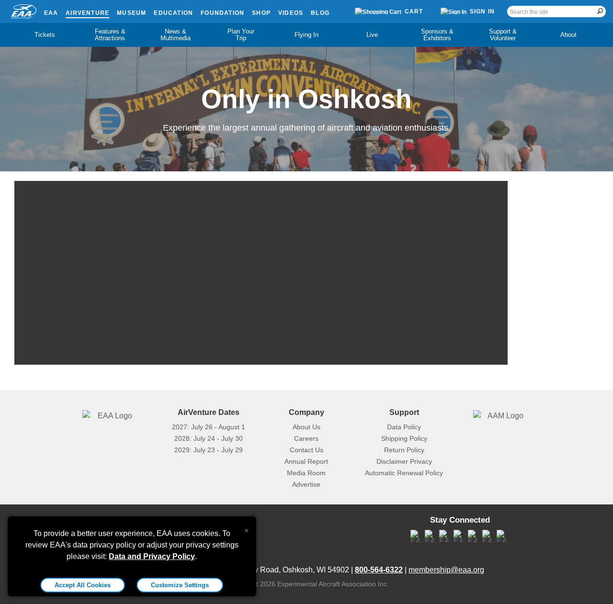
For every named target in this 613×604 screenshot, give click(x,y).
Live (372, 34)
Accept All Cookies (83, 585)
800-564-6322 (379, 570)
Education (173, 13)
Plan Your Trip (240, 35)
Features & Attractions (110, 35)
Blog (320, 13)
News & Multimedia (175, 35)
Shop (261, 13)
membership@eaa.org (446, 570)
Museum (131, 13)
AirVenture (87, 13)
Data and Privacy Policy (152, 556)
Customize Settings (180, 585)
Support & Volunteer (503, 35)
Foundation (222, 13)
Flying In (306, 34)
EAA (51, 13)
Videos (290, 13)
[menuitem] (45, 35)
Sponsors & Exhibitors (437, 35)
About (568, 34)
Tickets (44, 34)
